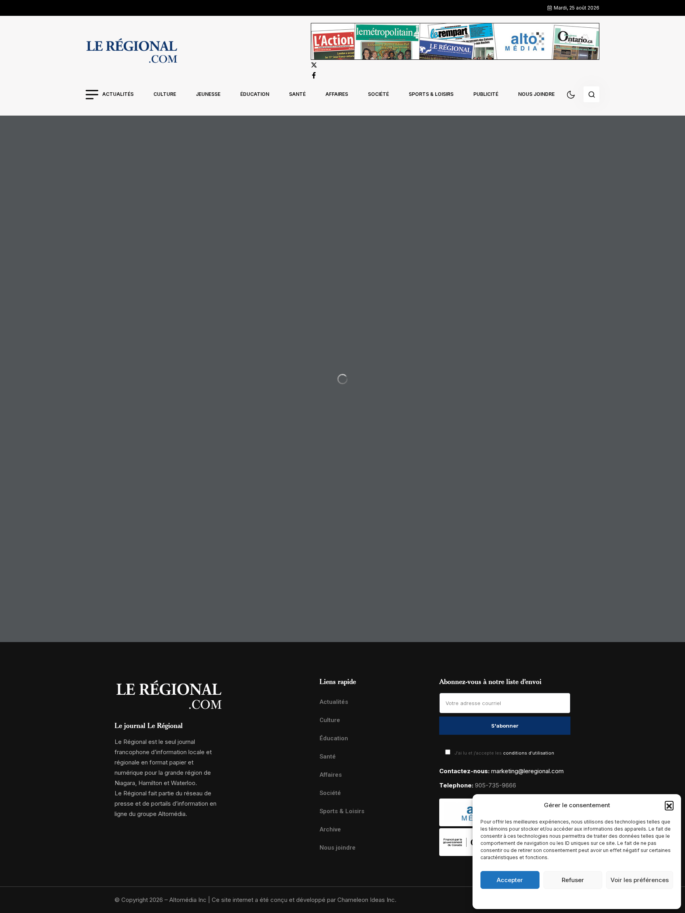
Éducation (254, 94)
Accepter (510, 880)
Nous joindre (536, 94)
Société (378, 94)
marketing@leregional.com (527, 771)
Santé (297, 94)
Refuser (573, 880)
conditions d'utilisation (528, 753)
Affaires (336, 94)
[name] (132, 52)
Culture (164, 94)
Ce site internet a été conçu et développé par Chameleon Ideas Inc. (304, 899)
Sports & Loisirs (431, 94)
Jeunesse (208, 94)
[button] (669, 805)
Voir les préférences (639, 880)
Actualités (118, 94)
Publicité (485, 94)
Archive (330, 829)
